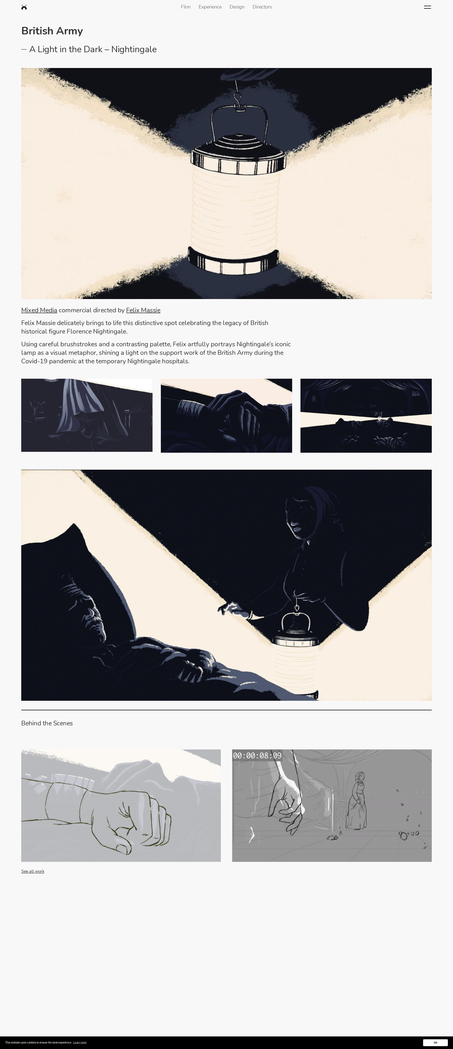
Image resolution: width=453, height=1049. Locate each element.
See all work (32, 871)
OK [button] (435, 1042)
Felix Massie (143, 310)
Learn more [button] (80, 1042)
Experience (210, 7)
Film (186, 7)
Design (237, 7)
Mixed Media (39, 310)
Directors (262, 7)
